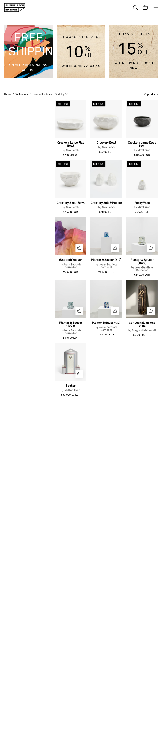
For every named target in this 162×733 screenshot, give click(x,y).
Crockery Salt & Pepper (106, 205)
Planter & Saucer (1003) (70, 327)
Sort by (59, 94)
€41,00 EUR (142, 211)
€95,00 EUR (70, 271)
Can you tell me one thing (142, 326)
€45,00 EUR (70, 211)
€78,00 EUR (106, 211)
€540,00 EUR (106, 271)
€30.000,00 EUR (71, 394)
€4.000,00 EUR (142, 335)
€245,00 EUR (71, 154)
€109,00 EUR (142, 154)
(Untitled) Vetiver (70, 263)
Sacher (70, 387)
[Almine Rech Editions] (14, 7)
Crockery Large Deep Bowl (142, 146)
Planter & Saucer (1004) (142, 264)
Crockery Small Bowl (71, 205)
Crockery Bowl (106, 144)
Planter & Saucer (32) (106, 326)
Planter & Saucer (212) (106, 263)
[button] (135, 8)
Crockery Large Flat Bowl (70, 146)
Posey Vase (142, 205)
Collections (21, 93)
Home (7, 93)
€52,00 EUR (106, 151)
